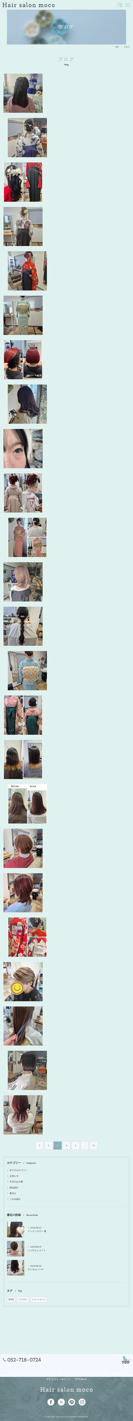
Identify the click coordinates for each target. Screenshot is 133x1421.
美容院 (11, 1299)
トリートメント (38, 1299)
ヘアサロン (23, 1299)
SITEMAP (81, 1379)
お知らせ (14, 1176)
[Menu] (128, 5)
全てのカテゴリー (19, 1170)
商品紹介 (14, 1187)
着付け (13, 1193)
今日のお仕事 (16, 1182)
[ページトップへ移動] (126, 1359)
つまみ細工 (15, 1199)
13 (93, 1145)
